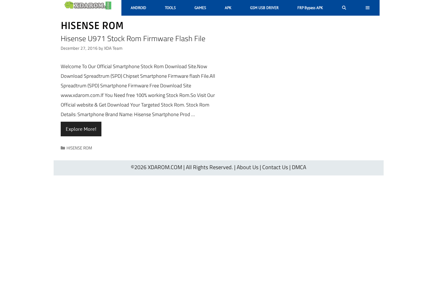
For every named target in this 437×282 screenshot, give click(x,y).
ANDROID (138, 7)
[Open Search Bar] (344, 8)
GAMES (200, 7)
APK (228, 7)
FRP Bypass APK (310, 7)
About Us (247, 167)
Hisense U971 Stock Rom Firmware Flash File (133, 38)
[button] (367, 8)
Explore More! (81, 129)
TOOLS (170, 7)
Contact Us (275, 167)
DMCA (299, 167)
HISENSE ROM (79, 148)
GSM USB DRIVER (264, 7)
